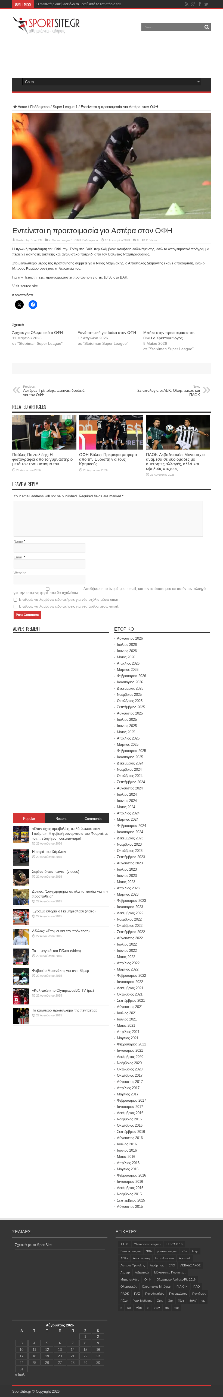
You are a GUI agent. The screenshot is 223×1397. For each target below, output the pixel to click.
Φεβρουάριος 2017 (131, 1100)
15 (85, 1350)
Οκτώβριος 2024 (130, 776)
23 (98, 1356)
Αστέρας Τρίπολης (132, 1265)
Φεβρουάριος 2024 (131, 826)
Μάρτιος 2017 (127, 1094)
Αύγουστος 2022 (130, 938)
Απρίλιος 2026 (128, 663)
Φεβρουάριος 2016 (131, 1175)
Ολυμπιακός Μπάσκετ (156, 1286)
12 (47, 1350)
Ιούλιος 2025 (127, 720)
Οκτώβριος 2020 (130, 1069)
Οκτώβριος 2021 (130, 994)
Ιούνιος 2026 (127, 651)
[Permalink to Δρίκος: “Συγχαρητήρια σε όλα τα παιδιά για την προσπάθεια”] (21, 904)
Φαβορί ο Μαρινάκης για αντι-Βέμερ (60, 971)
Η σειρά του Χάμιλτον (49, 852)
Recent (61, 819)
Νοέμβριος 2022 (129, 919)
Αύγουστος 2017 (130, 1082)
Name (18, 541)
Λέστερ (125, 1272)
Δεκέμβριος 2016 (130, 1113)
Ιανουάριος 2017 (130, 1107)
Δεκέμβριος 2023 (130, 838)
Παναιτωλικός (178, 1293)
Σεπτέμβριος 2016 (131, 1132)
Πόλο (124, 1300)
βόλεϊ (193, 1300)
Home (22, 107)
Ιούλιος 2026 (127, 645)
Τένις (181, 1300)
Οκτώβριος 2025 (130, 701)
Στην (160, 1300)
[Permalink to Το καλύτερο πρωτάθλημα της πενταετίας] (21, 1023)
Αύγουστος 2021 (130, 1007)
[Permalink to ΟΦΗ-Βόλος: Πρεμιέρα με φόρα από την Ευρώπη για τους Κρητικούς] (111, 448)
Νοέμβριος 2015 (129, 1194)
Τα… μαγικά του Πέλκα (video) (56, 951)
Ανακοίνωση (141, 1258)
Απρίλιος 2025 (128, 738)
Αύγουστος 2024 (130, 788)
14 (73, 1350)
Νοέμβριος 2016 (129, 1119)
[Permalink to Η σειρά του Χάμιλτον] (21, 864)
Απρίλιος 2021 (128, 1032)
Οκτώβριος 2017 (130, 1075)
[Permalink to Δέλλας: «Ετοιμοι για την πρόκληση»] (21, 944)
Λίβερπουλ (142, 1272)
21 (73, 1356)
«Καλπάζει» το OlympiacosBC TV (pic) (63, 990)
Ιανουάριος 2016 (130, 1182)
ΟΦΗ (78, 240)
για (203, 1300)
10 (21, 1350)
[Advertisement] (111, 55)
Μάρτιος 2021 (127, 1038)
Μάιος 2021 (126, 1025)
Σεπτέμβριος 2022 (131, 932)
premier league (166, 1251)
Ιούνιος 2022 (127, 951)
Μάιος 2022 (126, 957)
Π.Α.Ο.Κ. (182, 1286)
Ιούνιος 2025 (127, 726)
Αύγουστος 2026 (130, 638)
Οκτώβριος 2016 (130, 1125)
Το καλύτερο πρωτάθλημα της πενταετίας (64, 1010)
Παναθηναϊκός (154, 1293)
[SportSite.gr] (46, 30)
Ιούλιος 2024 (127, 794)
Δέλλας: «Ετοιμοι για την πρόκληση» (61, 931)
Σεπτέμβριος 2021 (131, 1000)
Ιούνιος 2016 (127, 1150)
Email (18, 557)
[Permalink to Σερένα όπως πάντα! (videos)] (21, 884)
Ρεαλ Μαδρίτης (142, 1300)
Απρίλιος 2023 (128, 888)
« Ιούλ (20, 1375)
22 (85, 1356)
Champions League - (147, 1244)
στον (157, 1307)
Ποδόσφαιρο (39, 107)
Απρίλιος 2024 (128, 813)
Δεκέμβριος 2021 (130, 988)
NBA (149, 1251)
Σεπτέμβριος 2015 (131, 1200)
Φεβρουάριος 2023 (131, 901)
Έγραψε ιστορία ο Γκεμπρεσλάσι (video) (63, 911)
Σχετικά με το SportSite (33, 1245)
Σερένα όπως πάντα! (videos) (55, 872)
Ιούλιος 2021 (127, 1013)
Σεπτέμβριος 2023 (131, 857)
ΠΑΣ (137, 1293)
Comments (93, 819)
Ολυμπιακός (128, 1286)
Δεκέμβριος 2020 (130, 1057)
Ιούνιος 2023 (127, 876)
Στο (170, 1300)
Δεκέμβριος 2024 (130, 763)
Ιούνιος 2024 (127, 801)
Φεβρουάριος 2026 (131, 676)
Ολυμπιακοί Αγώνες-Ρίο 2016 (176, 1279)
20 (60, 1356)
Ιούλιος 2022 (127, 944)
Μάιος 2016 (126, 1157)
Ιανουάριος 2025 (130, 757)
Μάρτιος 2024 (127, 819)
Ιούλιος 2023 (127, 869)
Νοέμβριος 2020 (129, 1063)
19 (47, 1356)
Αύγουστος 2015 (130, 1207)
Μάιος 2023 (126, 882)
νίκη (139, 1307)
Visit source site (25, 286)
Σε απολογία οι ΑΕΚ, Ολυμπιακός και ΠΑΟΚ (168, 391)
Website (20, 573)
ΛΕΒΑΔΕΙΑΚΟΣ (190, 1265)
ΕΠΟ (172, 1265)
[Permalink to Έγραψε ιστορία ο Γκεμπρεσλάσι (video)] (21, 924)
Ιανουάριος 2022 (130, 982)
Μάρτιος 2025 (127, 744)
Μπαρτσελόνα (129, 1279)
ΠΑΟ (196, 1286)
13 (60, 1350)
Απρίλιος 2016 (128, 1163)
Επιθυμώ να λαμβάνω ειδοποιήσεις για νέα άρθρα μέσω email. (69, 606)
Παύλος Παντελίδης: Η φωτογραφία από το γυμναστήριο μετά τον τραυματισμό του (96, 4)
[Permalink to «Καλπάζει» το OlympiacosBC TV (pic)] (21, 1003)
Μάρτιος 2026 (127, 670)
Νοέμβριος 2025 (129, 695)
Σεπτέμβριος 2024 (131, 782)
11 (34, 1350)
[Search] (207, 27)
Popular (29, 819)
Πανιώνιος (199, 1293)
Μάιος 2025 (126, 732)
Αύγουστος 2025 (130, 713)
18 (34, 1356)
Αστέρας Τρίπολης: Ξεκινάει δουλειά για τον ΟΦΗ (54, 391)
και (129, 1307)
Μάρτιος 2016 (127, 1169)
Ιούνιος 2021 (127, 1019)
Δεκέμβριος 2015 (130, 1188)
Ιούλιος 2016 (127, 1144)
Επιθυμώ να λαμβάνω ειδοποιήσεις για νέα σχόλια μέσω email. (69, 600)
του (176, 1307)
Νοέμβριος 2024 (129, 769)
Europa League (130, 1251)
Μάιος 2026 (126, 657)
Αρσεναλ (185, 1258)
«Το (184, 1251)
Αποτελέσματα (164, 1258)
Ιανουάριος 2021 (130, 1050)
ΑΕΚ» (124, 1258)
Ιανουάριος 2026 (130, 682)
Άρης (195, 1251)
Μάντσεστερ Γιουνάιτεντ (169, 1272)
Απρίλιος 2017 (128, 1088)
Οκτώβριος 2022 (130, 926)
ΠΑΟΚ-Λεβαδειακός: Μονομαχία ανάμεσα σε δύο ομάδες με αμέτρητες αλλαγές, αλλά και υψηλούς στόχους (175, 461)
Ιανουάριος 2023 (130, 907)
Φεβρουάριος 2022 (131, 976)
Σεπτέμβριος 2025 (131, 707)
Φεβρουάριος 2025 (131, 751)
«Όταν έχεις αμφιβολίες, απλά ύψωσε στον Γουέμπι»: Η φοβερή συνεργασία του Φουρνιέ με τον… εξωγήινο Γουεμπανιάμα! (70, 833)
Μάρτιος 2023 (127, 894)
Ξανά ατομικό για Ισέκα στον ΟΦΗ (107, 332)
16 (98, 1350)
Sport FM (36, 240)
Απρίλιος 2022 (128, 963)
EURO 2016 (174, 1244)
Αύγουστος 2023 (130, 863)
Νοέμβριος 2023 (129, 844)
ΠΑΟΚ (124, 1293)
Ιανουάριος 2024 (130, 832)
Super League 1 (65, 107)
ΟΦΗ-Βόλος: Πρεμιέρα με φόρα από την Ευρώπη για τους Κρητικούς (108, 459)
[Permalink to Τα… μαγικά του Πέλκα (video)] (21, 964)
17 (21, 1356)
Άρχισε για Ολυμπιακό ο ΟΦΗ (37, 332)
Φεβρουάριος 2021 (131, 1044)
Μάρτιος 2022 (127, 969)
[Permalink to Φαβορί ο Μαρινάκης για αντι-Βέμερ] (21, 983)
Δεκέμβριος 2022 (130, 913)
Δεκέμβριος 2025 (130, 688)
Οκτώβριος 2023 (130, 851)
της (167, 1307)
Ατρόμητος (156, 1265)
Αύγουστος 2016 (130, 1138)
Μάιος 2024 (126, 807)
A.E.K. (124, 1244)
